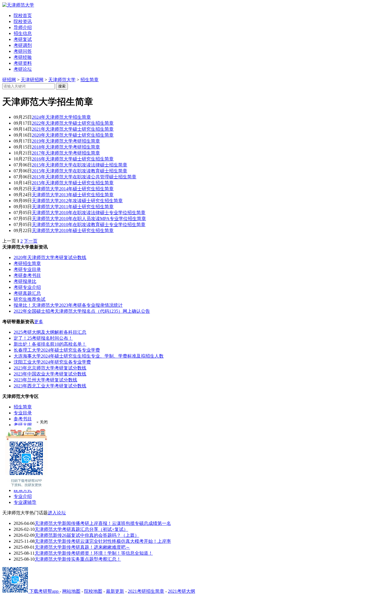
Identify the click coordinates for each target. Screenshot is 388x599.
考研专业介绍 (27, 287)
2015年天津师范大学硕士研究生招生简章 (73, 182)
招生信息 (23, 33)
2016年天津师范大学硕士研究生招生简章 (73, 158)
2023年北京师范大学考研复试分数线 (50, 368)
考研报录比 (25, 281)
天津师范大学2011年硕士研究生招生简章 (73, 206)
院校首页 (23, 15)
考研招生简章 (27, 263)
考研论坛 (23, 69)
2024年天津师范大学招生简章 (61, 117)
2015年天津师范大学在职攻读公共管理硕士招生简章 (84, 176)
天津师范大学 (62, 79)
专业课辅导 (25, 502)
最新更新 (115, 591)
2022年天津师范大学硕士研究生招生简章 (73, 123)
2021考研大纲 (181, 591)
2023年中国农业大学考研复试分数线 (50, 373)
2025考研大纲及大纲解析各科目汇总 (50, 332)
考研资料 (23, 63)
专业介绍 (23, 496)
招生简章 (89, 79)
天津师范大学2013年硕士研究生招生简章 (73, 194)
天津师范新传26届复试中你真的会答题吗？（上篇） (87, 535)
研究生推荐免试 (29, 299)
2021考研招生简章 (146, 591)
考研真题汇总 (27, 293)
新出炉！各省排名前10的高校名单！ (50, 344)
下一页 (30, 241)
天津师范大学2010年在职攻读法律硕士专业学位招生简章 (88, 212)
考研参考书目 (27, 275)
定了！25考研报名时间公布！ (43, 338)
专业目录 (23, 412)
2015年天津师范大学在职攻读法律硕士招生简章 (79, 164)
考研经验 (23, 57)
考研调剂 (23, 45)
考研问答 (23, 51)
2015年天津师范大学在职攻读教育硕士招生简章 (79, 170)
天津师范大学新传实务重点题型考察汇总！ (78, 559)
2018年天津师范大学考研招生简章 (66, 147)
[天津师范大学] (18, 5)
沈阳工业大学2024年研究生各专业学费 (52, 362)
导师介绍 (23, 27)
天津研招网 (32, 79)
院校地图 (93, 591)
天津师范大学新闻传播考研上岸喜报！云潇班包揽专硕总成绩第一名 (103, 523)
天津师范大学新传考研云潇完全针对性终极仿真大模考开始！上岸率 (103, 541)
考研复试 (23, 39)
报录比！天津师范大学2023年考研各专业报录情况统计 (68, 305)
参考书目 (23, 418)
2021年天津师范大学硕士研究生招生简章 (73, 129)
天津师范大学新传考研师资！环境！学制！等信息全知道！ (94, 553)
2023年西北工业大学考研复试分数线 (50, 385)
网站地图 (71, 591)
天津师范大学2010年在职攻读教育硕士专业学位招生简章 (88, 224)
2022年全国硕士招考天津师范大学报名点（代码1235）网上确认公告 (82, 311)
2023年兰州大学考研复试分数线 (45, 379)
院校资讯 (23, 21)
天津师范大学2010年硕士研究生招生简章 (73, 230)
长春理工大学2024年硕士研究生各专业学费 (57, 350)
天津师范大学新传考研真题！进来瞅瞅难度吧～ (82, 547)
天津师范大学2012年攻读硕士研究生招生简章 (77, 200)
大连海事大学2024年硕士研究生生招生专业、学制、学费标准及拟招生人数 (89, 356)
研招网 (9, 79)
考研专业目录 (27, 269)
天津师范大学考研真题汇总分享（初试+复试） (81, 529)
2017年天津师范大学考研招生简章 (66, 153)
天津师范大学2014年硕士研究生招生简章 (73, 188)
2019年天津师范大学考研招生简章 (66, 141)
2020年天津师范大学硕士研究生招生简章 (73, 135)
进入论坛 (57, 512)
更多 (38, 321)
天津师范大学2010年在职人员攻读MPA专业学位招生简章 (89, 218)
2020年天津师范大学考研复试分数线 (50, 257)
